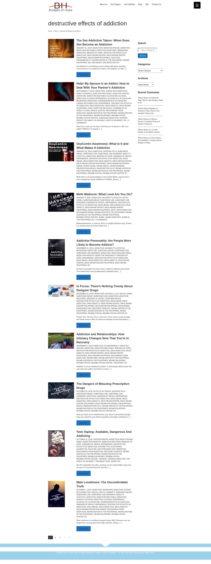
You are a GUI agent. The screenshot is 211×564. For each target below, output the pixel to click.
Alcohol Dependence (97, 98)
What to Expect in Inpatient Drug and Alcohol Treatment (149, 121)
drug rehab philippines (99, 58)
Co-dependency (111, 346)
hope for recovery (103, 108)
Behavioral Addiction (86, 251)
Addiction (97, 48)
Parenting (121, 449)
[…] (125, 69)
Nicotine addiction (106, 449)
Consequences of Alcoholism (112, 101)
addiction (125, 48)
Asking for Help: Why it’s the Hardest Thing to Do (150, 100)
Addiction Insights (85, 255)
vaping (114, 461)
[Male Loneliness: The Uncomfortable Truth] (56, 494)
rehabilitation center (87, 118)
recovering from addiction (89, 451)
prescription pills (106, 168)
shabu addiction (113, 217)
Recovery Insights (101, 308)
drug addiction (97, 106)
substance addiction (109, 118)
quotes (101, 111)
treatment (118, 363)
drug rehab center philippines (91, 163)
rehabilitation (118, 115)
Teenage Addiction (117, 459)
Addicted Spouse (111, 48)
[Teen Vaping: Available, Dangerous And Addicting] (56, 443)
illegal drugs (90, 111)
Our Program (116, 4)
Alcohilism (112, 96)
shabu (101, 217)
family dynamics (84, 93)
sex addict (97, 63)
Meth (125, 198)
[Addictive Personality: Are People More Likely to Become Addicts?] (56, 252)
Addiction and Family (86, 50)
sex (89, 63)
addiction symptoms (106, 50)
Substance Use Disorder (109, 154)
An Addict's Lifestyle (112, 198)
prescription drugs (86, 168)
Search (142, 56)
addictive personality (105, 255)
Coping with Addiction (116, 91)
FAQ (146, 4)
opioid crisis (89, 166)
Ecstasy (108, 294)
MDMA (129, 294)
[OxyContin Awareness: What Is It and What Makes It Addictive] (61, 152)
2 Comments (101, 220)
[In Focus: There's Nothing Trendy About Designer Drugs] (61, 290)
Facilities (115, 58)
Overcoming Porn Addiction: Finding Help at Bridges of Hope (150, 140)
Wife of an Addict (114, 120)
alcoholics (113, 98)
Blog (140, 4)
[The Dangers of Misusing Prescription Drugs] (61, 390)
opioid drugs (102, 166)
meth (113, 210)
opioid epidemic (117, 166)
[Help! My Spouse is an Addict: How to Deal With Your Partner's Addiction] (61, 91)
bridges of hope (95, 53)
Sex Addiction (109, 63)
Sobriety (110, 492)
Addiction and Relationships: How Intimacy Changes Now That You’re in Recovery (102, 338)
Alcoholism (125, 98)
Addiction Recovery (111, 442)
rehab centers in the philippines (107, 171)
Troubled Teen (102, 461)
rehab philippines (102, 115)
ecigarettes (104, 447)
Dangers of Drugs (122, 156)
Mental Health (98, 492)
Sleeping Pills (110, 151)
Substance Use (90, 154)
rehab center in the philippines (107, 60)
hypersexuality (83, 60)
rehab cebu (92, 358)
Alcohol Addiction (94, 499)
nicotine (92, 449)
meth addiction (124, 210)
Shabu (79, 200)
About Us (103, 4)
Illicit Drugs (119, 294)
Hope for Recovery (102, 93)
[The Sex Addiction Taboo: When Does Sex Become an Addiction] (61, 48)
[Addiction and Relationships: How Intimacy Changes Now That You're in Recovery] (61, 341)
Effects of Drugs (102, 391)
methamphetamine (85, 212)
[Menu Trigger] (197, 5)
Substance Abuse (91, 200)
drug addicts (111, 106)
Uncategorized (100, 439)
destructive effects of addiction (105, 159)
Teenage (103, 459)
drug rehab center (96, 55)
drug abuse (103, 205)
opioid (79, 166)
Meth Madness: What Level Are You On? (104, 194)
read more (83, 75)
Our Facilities (129, 4)
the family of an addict (94, 120)
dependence (104, 103)
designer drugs (113, 299)
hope (90, 108)
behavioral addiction (86, 101)
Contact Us (156, 4)
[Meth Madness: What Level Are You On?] (61, 202)
